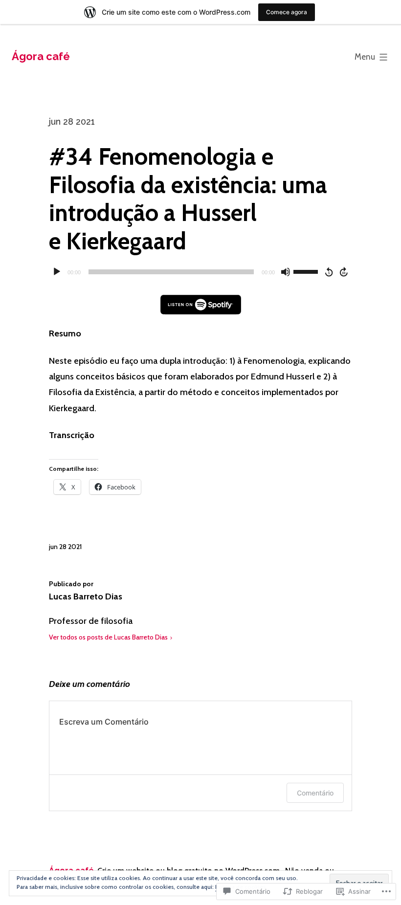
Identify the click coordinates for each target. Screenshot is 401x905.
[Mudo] (285, 272)
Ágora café (41, 56)
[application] (200, 272)
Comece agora (286, 12)
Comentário (315, 793)
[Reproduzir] (57, 272)
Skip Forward (344, 272)
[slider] (307, 271)
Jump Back (329, 272)
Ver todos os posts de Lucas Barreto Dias (108, 637)
